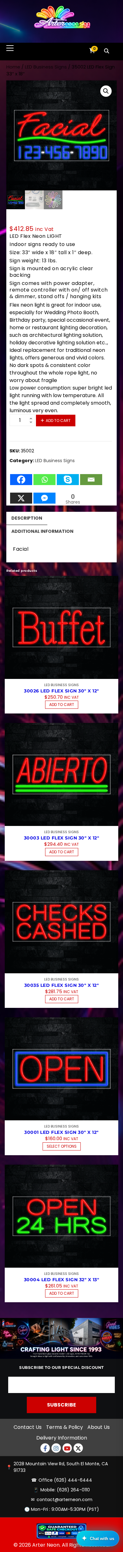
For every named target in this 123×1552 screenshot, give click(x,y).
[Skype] (68, 476)
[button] (106, 91)
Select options (62, 1146)
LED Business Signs (46, 67)
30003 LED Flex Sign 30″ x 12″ (61, 838)
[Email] (91, 476)
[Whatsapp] (44, 476)
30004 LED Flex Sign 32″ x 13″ (61, 1279)
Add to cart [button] (61, 704)
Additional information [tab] (42, 531)
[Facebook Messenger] (44, 495)
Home (13, 67)
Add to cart (58, 420)
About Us (98, 1427)
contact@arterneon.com (64, 1499)
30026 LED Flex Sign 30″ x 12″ (61, 691)
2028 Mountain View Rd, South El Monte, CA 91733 (61, 1467)
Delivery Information (61, 1437)
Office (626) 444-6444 (65, 1480)
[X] (21, 495)
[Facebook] (21, 476)
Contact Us (28, 1427)
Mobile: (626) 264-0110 (65, 1490)
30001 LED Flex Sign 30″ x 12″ (61, 1132)
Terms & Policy (64, 1427)
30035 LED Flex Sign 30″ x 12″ (61, 985)
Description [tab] (26, 518)
